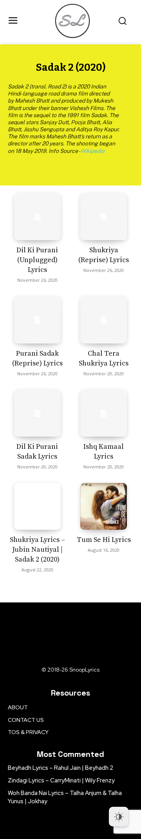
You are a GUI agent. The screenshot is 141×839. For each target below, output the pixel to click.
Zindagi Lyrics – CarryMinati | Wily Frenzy (61, 780)
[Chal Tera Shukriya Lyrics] (103, 319)
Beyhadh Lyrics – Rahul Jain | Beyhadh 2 (60, 768)
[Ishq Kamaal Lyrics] (103, 413)
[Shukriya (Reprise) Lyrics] (103, 216)
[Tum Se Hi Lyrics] (103, 506)
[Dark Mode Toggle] (118, 816)
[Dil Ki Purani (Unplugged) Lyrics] (37, 216)
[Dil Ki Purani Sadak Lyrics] (37, 413)
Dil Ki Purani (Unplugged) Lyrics (37, 260)
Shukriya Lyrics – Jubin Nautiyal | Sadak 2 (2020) (37, 549)
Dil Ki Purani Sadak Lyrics (37, 451)
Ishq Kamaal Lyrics (103, 451)
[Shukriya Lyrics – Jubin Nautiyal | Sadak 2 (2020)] (37, 506)
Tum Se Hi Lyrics (104, 539)
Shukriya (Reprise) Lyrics (103, 255)
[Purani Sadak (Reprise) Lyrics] (37, 319)
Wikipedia (92, 151)
